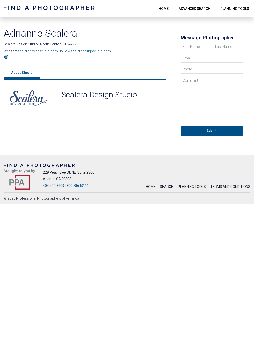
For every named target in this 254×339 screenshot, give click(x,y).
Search (166, 187)
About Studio (21, 73)
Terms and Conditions (230, 187)
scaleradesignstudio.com (38, 51)
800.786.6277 (77, 186)
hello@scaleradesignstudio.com (85, 51)
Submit (211, 130)
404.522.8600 (53, 186)
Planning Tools (192, 187)
